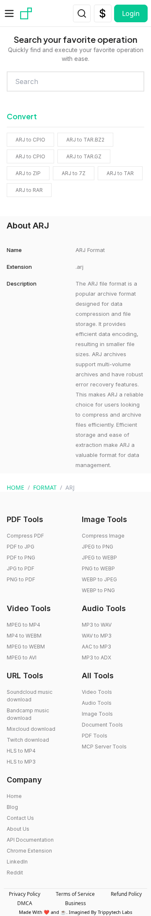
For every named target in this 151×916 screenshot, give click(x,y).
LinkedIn (17, 861)
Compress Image (103, 536)
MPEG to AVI (21, 657)
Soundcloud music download (29, 696)
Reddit (15, 872)
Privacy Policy (24, 894)
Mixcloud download (31, 729)
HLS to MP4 (21, 751)
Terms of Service (75, 894)
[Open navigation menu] (9, 13)
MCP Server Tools (104, 746)
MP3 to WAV (97, 625)
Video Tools (97, 692)
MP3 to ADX (96, 657)
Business (75, 903)
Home (14, 796)
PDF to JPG (20, 546)
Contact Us (20, 818)
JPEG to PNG (97, 546)
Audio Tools (97, 703)
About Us (18, 829)
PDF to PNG (21, 557)
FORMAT (45, 487)
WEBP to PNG (98, 590)
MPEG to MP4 (23, 625)
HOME (15, 487)
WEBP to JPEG (99, 579)
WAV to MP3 (97, 636)
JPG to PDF (20, 568)
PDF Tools (94, 735)
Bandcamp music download (28, 714)
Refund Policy (126, 894)
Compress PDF (25, 536)
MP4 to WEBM (24, 636)
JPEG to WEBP (99, 557)
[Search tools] (82, 13)
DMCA (24, 903)
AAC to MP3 (96, 646)
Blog (12, 807)
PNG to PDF (21, 579)
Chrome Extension (29, 851)
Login (131, 13)
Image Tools (97, 714)
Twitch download (28, 740)
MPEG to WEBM (26, 646)
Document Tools (102, 725)
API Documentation (30, 840)
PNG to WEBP (98, 568)
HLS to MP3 (21, 762)
